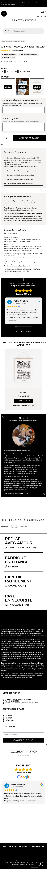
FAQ (16, 846)
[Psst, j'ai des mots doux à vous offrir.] (40, 835)
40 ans (23, 393)
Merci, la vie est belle (34, 213)
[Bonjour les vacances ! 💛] (18, 824)
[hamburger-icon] (4, 14)
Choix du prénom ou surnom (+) (20, 100)
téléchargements (15, 164)
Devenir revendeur (38, 846)
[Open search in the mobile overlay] (23, 31)
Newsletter (19, 852)
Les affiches (9, 41)
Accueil (3, 41)
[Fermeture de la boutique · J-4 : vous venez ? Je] (29, 835)
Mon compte (41, 16)
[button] (23, 401)
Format (4, 68)
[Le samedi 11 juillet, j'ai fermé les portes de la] (29, 824)
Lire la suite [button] (11, 320)
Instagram (28, 852)
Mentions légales (24, 846)
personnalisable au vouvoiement (22, 210)
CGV (4, 846)
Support (5, 77)
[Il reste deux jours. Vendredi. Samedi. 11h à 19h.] (18, 835)
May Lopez (34, 867)
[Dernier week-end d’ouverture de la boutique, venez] (6, 835)
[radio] (3, 71)
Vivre (38, 629)
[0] (42, 12)
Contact (10, 846)
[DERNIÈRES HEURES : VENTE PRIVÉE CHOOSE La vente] (6, 824)
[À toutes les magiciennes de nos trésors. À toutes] (40, 824)
